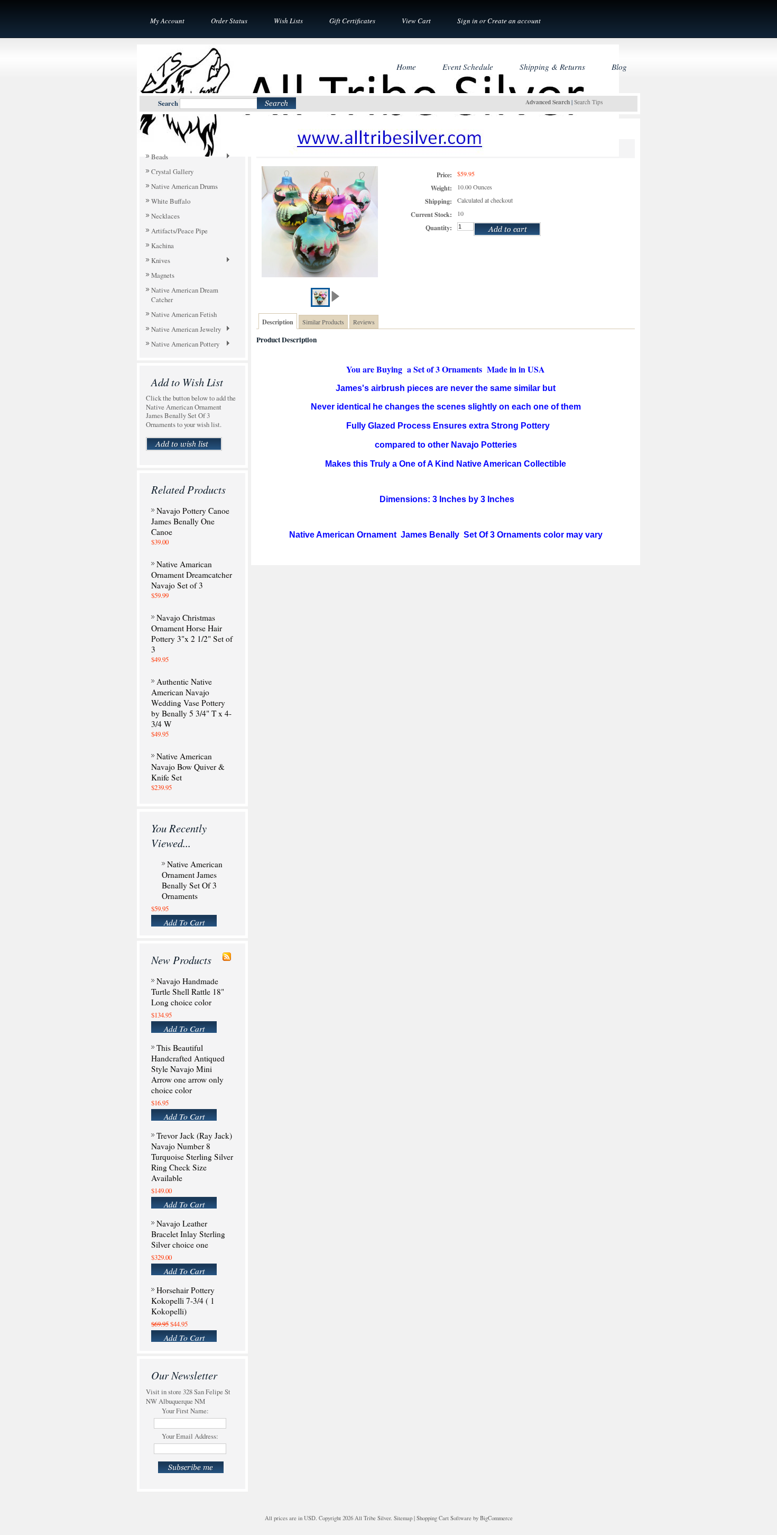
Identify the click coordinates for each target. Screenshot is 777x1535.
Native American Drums (184, 186)
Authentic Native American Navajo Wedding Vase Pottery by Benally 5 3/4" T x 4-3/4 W (191, 702)
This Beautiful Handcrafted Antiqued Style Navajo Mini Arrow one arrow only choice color (188, 1068)
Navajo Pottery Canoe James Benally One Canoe (190, 521)
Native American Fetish (184, 314)
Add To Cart (184, 921)
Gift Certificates (352, 20)
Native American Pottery (182, 344)
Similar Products (323, 321)
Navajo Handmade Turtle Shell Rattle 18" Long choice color (187, 991)
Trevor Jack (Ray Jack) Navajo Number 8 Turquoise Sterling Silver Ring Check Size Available (192, 1156)
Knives (158, 261)
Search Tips (588, 102)
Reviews (364, 321)
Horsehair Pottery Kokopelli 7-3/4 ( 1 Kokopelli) (183, 1300)
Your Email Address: (190, 1436)
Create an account (514, 20)
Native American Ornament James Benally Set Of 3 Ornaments (192, 880)
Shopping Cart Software (444, 1518)
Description (277, 321)
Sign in (467, 20)
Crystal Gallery (172, 171)
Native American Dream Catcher (184, 294)
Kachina (162, 245)
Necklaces (165, 216)
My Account (167, 20)
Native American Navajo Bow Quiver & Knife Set (188, 767)
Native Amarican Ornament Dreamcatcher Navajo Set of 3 (191, 575)
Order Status (229, 20)
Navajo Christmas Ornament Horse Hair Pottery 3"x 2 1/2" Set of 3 (192, 633)
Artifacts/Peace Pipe (179, 230)
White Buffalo (170, 201)
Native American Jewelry (183, 329)
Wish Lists (288, 20)
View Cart (416, 20)
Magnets (162, 275)
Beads (157, 157)
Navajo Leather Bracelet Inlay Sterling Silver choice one (188, 1234)
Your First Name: (185, 1410)
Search (168, 103)
